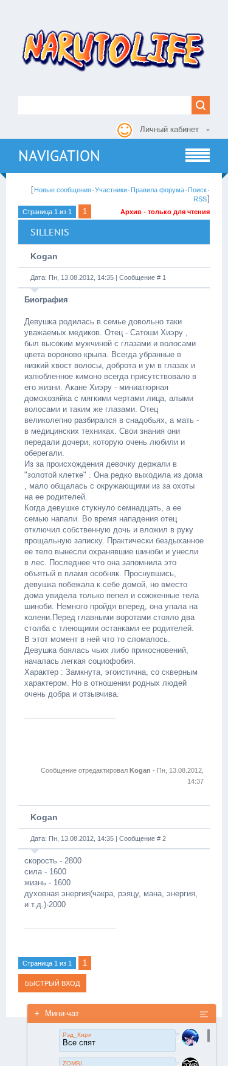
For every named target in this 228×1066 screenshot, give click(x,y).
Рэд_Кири (77, 1034)
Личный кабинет (169, 129)
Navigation (59, 155)
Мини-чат (57, 1013)
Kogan (44, 256)
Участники (111, 189)
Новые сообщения (62, 189)
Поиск (197, 189)
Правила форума (157, 189)
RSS (200, 199)
